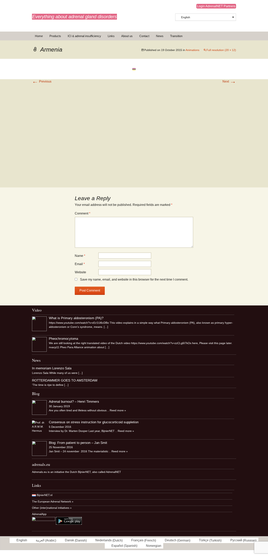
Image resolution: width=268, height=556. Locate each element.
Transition (176, 36)
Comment (82, 213)
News (159, 36)
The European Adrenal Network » (52, 501)
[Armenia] (134, 69)
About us (127, 36)
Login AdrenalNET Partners (216, 6)
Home (39, 36)
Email (80, 264)
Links (111, 36)
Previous (41, 81)
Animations (192, 50)
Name (80, 255)
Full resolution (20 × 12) (221, 50)
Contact (144, 36)
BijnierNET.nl (44, 495)
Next (229, 81)
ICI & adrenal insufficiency (84, 36)
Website (80, 272)
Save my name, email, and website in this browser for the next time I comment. (134, 279)
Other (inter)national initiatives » (52, 507)
